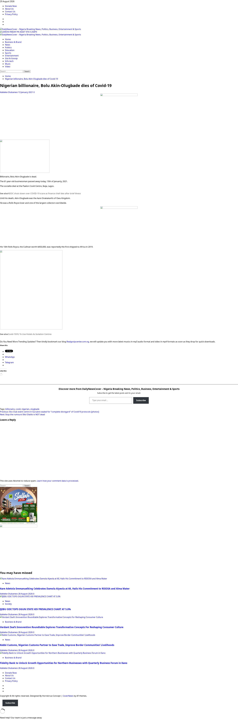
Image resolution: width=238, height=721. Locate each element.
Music (8, 63)
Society (8, 604)
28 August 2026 (25, 593)
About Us (9, 8)
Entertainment (12, 55)
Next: (22, 414)
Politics (8, 47)
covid (18, 409)
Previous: (49, 411)
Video (7, 66)
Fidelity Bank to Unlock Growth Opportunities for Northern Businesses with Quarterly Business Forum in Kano (63, 662)
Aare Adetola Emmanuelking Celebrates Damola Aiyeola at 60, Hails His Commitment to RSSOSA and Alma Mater (65, 588)
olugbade (34, 409)
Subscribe (141, 400)
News (7, 44)
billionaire (10, 409)
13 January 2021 (25, 92)
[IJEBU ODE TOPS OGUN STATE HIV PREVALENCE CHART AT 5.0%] (30, 596)
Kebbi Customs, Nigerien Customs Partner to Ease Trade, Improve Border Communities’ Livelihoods (57, 645)
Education (9, 50)
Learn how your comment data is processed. (58, 480)
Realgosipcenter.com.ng (78, 341)
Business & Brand (13, 42)
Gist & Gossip (11, 58)
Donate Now (11, 6)
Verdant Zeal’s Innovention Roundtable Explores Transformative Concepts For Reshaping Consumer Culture (61, 627)
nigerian (25, 409)
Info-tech (9, 61)
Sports (8, 53)
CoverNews (68, 695)
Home (8, 39)
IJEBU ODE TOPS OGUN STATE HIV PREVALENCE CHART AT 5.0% (35, 609)
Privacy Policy (11, 14)
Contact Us (10, 11)
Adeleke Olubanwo (9, 92)
